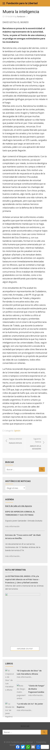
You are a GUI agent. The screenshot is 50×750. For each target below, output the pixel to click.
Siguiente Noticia (35, 444)
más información (12, 526)
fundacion (21, 16)
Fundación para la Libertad (22, 3)
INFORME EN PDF (25, 648)
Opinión (17, 430)
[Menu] (3, 3)
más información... (13, 556)
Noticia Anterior (15, 441)
